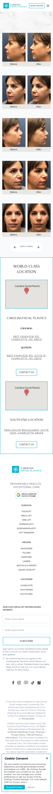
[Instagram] (19, 682)
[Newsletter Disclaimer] (4, 659)
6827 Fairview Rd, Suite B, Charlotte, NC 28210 (26, 357)
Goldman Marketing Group (21, 732)
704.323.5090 (27, 718)
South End (26, 594)
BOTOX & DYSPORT (26, 565)
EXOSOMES (26, 548)
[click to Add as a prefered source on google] (26, 494)
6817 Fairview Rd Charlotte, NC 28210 (26, 338)
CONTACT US (26, 372)
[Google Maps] (39, 682)
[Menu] (48, 5)
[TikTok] (32, 682)
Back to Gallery (26, 246)
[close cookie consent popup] (47, 758)
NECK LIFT (26, 515)
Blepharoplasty (26, 528)
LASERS (26, 561)
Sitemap (40, 732)
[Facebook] (13, 682)
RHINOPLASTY (26, 524)
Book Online (36, 6)
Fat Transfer (26, 532)
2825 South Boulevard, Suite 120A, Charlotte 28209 (26, 431)
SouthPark (26, 589)
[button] (26, 290)
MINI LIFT (26, 520)
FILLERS (26, 552)
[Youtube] (26, 682)
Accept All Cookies (14, 787)
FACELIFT (26, 511)
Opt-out (31, 787)
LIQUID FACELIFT (26, 569)
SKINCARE (26, 557)
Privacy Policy (22, 670)
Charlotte (26, 585)
